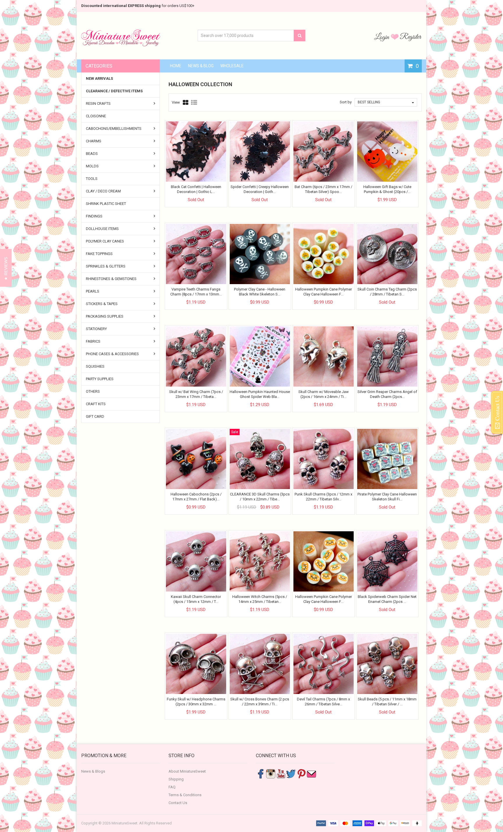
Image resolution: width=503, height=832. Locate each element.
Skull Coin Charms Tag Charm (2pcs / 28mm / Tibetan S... (387, 291)
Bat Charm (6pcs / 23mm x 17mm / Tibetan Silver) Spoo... (323, 189)
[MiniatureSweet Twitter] (291, 773)
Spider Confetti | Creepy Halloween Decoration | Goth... (260, 189)
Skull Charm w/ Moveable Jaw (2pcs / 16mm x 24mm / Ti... (323, 394)
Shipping (176, 779)
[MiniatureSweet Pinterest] (301, 773)
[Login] (382, 36)
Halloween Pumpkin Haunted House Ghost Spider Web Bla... (260, 394)
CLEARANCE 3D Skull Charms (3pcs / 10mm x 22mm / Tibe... (260, 496)
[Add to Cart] (382, 195)
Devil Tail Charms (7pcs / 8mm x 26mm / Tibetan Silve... (323, 701)
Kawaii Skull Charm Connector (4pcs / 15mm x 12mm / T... (196, 598)
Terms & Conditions (185, 795)
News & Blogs (93, 771)
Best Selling (369, 102)
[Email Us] (311, 773)
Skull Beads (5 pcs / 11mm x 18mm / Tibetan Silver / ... (387, 701)
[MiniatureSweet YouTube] (281, 773)
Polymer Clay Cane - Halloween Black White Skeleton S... (259, 291)
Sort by (346, 102)
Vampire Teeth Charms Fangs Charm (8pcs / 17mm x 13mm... (196, 291)
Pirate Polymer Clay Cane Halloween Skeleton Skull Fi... (387, 496)
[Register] (411, 36)
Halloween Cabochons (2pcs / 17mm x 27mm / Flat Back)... (196, 496)
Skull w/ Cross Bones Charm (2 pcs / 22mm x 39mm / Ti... (259, 701)
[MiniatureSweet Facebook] (260, 773)
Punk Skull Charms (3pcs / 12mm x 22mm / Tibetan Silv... (323, 496)
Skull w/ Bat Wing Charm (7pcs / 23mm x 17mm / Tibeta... (196, 394)
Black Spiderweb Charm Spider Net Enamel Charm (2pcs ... (387, 598)
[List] (194, 102)
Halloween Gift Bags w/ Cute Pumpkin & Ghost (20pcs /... (387, 189)
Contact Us (178, 803)
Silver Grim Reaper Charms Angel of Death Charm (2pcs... (387, 394)
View (176, 102)
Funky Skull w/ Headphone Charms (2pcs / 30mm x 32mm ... (196, 701)
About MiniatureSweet (187, 771)
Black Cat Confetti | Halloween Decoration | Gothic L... (196, 189)
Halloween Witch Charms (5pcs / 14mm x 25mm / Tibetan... (259, 598)
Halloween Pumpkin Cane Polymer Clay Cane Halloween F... (323, 291)
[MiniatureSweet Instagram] (270, 773)
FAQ (172, 787)
